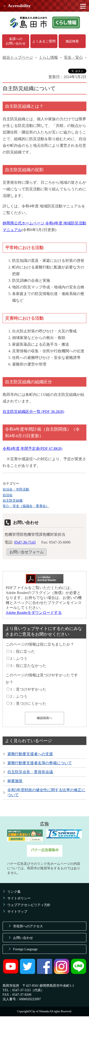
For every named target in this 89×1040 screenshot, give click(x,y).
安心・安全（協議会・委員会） (26, 506)
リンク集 (14, 891)
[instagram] (61, 973)
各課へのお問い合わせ (16, 41)
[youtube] (10, 973)
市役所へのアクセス (28, 926)
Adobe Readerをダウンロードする (34, 613)
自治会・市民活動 (16, 489)
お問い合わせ (23, 938)
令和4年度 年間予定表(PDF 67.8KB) (32, 448)
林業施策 (15, 781)
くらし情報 (48, 57)
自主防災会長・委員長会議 (30, 772)
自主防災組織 (13, 500)
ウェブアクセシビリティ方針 (29, 905)
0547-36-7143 (25, 542)
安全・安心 (73, 57)
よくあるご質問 (44, 41)
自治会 (8, 495)
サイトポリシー (19, 898)
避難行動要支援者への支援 (30, 754)
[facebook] (44, 973)
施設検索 (72, 41)
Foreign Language (25, 949)
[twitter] (27, 973)
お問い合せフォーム (26, 552)
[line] (78, 973)
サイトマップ (17, 911)
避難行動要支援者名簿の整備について (39, 763)
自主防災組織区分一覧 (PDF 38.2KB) (33, 412)
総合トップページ (18, 57)
